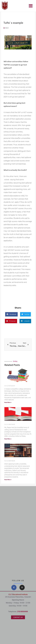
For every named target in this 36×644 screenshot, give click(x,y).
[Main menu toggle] (30, 5)
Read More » (8, 402)
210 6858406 (22, 611)
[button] (11, 314)
